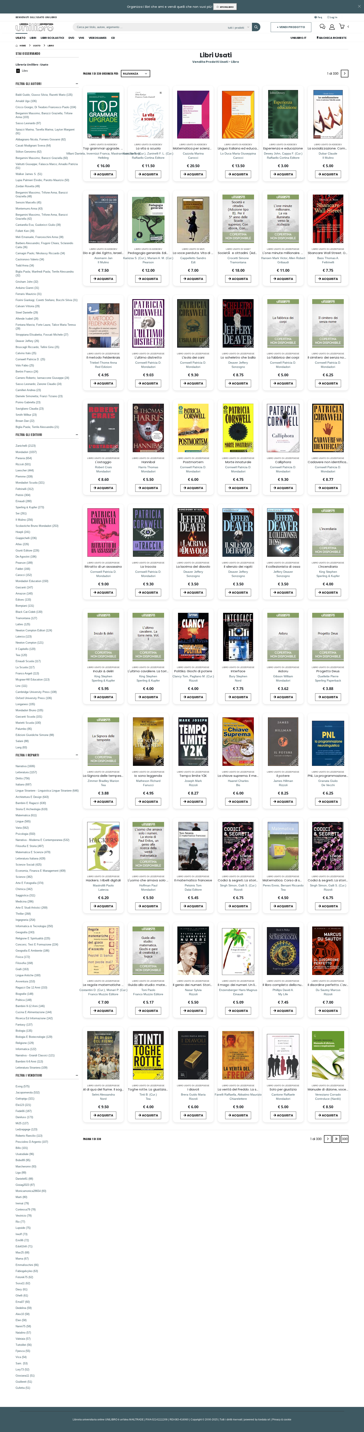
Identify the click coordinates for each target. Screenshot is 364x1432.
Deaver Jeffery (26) (27, 341)
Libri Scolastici (52, 38)
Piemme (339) (24, 476)
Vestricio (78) (24, 1215)
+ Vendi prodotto (291, 27)
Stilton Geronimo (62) (28, 151)
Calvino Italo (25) (26, 353)
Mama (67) (22, 1258)
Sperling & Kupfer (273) (30, 507)
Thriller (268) (23, 914)
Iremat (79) (22, 1203)
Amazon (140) (24, 593)
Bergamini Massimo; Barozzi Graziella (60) (42, 158)
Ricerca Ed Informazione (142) (34, 1018)
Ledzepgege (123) (26, 1129)
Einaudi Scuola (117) (28, 661)
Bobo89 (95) (23, 1160)
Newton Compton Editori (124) (34, 630)
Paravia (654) (24, 458)
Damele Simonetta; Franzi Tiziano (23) (39, 396)
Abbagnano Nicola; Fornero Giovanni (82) (41, 139)
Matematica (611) (26, 815)
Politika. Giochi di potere (193, 671)
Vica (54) (21, 1357)
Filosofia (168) (24, 963)
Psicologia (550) (25, 834)
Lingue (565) (23, 821)
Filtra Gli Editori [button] (29, 434)
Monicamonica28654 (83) (31, 1191)
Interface (238, 671)
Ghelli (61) (22, 1295)
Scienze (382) (24, 877)
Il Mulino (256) (24, 520)
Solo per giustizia (283, 1089)
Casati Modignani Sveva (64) (33, 145)
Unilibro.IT (298, 38)
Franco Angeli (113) (27, 673)
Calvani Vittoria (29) (28, 306)
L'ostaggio (103, 462)
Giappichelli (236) (26, 538)
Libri (33, 38)
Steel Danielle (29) (27, 312)
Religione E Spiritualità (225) (33, 938)
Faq (319, 17)
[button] (344, 27)
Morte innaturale (238, 462)
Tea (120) (21, 655)
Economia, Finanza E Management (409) (41, 871)
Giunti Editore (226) (27, 550)
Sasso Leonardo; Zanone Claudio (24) (39, 384)
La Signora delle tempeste (104, 775)
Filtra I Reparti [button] (27, 755)
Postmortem (193, 462)
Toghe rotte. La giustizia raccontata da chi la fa (165, 1089)
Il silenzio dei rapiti (238, 566)
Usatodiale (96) (25, 1154)
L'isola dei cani (193, 357)
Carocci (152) (24, 575)
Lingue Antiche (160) (28, 975)
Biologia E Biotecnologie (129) (34, 1037)
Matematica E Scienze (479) (33, 852)
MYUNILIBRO (226, 6)
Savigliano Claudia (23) (30, 408)
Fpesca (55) (23, 1351)
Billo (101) (22, 1148)
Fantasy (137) (24, 1024)
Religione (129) (25, 1043)
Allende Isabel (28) (27, 318)
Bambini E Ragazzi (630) (31, 803)
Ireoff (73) (21, 1234)
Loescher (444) (25, 470)
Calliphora (283, 462)
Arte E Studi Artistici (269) (31, 907)
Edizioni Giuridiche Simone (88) (35, 735)
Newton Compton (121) (29, 642)
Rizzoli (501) (23, 464)
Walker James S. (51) (29, 174)
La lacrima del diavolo (193, 566)
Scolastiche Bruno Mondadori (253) (37, 526)
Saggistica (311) (25, 895)
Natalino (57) (23, 1332)
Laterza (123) (24, 636)
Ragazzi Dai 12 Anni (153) (31, 987)
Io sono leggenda (148, 775)
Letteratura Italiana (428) (30, 858)
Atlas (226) (22, 544)
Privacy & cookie (281, 1419)
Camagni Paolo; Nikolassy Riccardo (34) (40, 253)
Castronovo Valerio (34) (30, 259)
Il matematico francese (193, 880)
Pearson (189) (24, 563)
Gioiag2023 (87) (25, 1185)
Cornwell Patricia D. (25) (30, 359)
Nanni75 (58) (23, 1326)
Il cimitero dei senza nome (328, 357)
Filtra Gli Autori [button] (28, 83)
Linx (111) (21, 686)
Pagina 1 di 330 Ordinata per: (101, 73)
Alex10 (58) (22, 1314)
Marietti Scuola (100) (28, 723)
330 (345, 1139)
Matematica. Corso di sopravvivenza (292, 880)
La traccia (148, 566)
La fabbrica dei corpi (283, 357)
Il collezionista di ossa (283, 566)
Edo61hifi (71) (24, 1246)
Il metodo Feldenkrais (103, 357)
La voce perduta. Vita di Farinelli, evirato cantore (211, 253)
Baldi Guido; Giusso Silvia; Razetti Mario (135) (44, 95)
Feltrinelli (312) (24, 489)
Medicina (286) (24, 901)
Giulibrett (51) (24, 1382)
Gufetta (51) (23, 1388)
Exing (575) (22, 1086)
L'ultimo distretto (148, 357)
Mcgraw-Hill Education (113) (33, 679)
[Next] (344, 73)
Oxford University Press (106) (34, 698)
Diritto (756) (23, 778)
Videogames (98, 38)
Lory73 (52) (22, 1369)
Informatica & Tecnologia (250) (34, 926)
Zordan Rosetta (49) (28, 186)
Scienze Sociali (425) (28, 864)
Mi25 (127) (22, 1123)
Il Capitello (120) (25, 649)
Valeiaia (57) (23, 1339)
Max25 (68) (22, 1252)
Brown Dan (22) (25, 421)
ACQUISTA (105, 174)
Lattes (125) (23, 624)
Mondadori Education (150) (32, 581)
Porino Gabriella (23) (28, 402)
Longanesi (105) (25, 704)
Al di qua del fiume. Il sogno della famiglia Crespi (121, 1089)
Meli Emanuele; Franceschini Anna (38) (39, 237)
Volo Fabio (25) (25, 365)
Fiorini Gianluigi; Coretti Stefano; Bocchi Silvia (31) (47, 300)
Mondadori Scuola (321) (30, 482)
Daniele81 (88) (24, 1179)
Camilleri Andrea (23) (28, 390)
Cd (113, 38)
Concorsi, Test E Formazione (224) (37, 944)
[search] (256, 27)
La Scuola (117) (25, 667)
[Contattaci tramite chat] (322, 27)
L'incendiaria (328, 566)
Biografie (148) (24, 994)
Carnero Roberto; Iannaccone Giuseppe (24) (42, 378)
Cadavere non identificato (329, 462)
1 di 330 (333, 74)
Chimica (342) (24, 889)
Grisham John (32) (27, 282)
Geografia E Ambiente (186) (32, 950)
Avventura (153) (25, 981)
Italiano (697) (23, 784)
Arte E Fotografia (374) (29, 883)
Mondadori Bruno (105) (29, 710)
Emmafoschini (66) (27, 1265)
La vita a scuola (148, 148)
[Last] (336, 1139)
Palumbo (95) (24, 729)
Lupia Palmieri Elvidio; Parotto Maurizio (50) (42, 180)
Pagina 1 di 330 (92, 1139)
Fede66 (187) (24, 1111)
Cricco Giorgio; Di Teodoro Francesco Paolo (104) (46, 107)
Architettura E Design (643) (32, 797)
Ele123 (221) (23, 1105)
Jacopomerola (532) (28, 1092)
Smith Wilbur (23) (26, 415)
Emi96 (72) (22, 1240)
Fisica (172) (23, 957)
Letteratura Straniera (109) (31, 1067)
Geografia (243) (25, 932)
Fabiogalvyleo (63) (27, 1271)
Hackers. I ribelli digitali (103, 880)
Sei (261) (21, 513)
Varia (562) (22, 828)
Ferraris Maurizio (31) (28, 294)
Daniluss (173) (24, 1117)
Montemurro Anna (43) (29, 208)
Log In (333, 17)
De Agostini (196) (26, 556)
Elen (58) (21, 1320)
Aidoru (283, 671)
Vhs (81, 38)
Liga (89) (21, 1172)
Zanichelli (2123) (26, 446)
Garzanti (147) (24, 587)
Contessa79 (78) (26, 1209)
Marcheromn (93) (26, 1166)
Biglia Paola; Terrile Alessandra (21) (37, 427)
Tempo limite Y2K (193, 775)
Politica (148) (24, 1000)
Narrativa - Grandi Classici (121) (35, 1055)
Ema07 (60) (23, 1302)
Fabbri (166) (23, 569)
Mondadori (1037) (26, 452)
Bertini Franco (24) (27, 371)
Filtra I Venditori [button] (29, 1075)
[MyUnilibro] (332, 27)
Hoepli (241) (23, 532)
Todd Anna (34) (25, 265)
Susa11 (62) (23, 1283)
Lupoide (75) (23, 1228)
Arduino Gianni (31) (27, 288)
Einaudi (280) (24, 501)
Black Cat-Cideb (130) (29, 612)
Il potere (283, 775)
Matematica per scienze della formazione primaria (213, 148)
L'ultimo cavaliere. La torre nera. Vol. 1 (157, 671)
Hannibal (148, 462)
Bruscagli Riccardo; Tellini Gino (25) (37, 347)
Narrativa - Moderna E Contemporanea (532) (42, 840)
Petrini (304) (23, 495)
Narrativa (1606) (25, 766)
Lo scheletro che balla (238, 357)
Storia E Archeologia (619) (31, 809)
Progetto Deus (328, 671)
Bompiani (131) (25, 606)
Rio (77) (20, 1222)
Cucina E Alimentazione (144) (34, 1012)
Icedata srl (264, 1419)
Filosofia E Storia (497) (30, 846)
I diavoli (193, 1089)
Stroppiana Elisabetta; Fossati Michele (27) (42, 334)
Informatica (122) (26, 1049)
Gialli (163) (22, 969)
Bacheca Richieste (332, 38)
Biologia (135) (24, 1031)
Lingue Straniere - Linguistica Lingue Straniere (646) (47, 790)
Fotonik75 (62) (24, 1277)
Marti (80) (21, 1197)
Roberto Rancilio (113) (29, 1136)
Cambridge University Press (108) (36, 692)
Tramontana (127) (26, 618)
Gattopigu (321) (25, 1098)
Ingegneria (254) (25, 920)
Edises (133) (23, 599)
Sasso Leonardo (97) (28, 123)
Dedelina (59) (24, 1308)
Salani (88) (22, 741)
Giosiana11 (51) (25, 1375)
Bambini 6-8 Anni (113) (29, 1061)
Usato (20, 38)
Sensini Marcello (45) (28, 202)
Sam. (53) (22, 1363)
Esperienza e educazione (283, 148)
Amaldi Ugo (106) (26, 101)
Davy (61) (21, 1289)
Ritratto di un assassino (103, 566)
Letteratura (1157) (26, 772)
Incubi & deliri (103, 671)
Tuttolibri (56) (24, 1345)
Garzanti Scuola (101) (29, 716)
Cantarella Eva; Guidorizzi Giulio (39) (38, 225)
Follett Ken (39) (25, 231)
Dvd (71, 38)
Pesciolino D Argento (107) (32, 1142)
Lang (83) (21, 747)
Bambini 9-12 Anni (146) (30, 1006)
